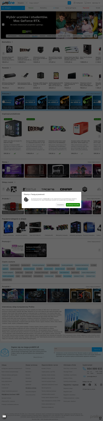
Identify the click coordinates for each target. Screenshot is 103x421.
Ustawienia (60, 205)
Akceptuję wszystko (73, 204)
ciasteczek (46, 199)
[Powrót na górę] (100, 418)
